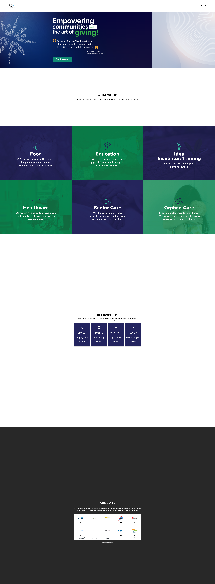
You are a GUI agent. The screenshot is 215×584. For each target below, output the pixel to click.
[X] (205, 6)
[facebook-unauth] (198, 6)
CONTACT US (119, 6)
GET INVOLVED (105, 6)
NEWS (112, 6)
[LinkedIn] (201, 6)
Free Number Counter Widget (108, 542)
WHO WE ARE (96, 6)
